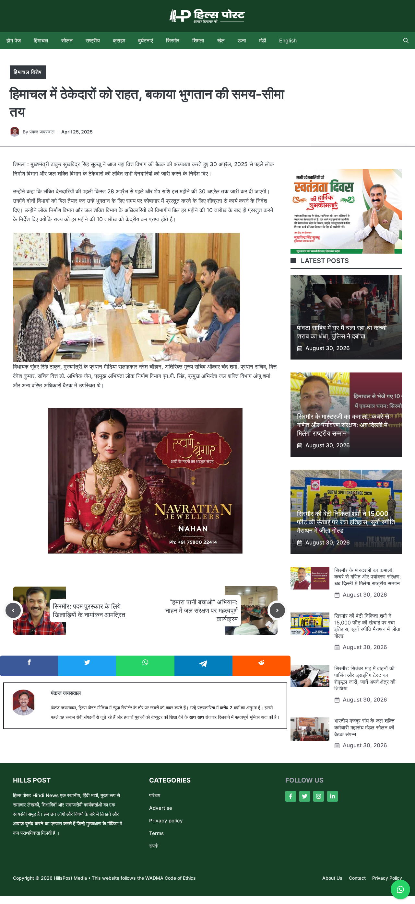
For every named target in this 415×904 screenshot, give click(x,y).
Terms (156, 833)
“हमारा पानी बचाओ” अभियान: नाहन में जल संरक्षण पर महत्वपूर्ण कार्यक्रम (201, 610)
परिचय (154, 795)
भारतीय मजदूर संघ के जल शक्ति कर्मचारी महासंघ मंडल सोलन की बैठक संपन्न (364, 727)
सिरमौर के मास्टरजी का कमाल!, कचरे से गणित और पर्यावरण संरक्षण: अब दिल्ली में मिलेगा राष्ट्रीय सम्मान (343, 425)
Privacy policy (166, 821)
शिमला (198, 40)
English (288, 40)
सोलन (67, 40)
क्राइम (119, 40)
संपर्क (153, 846)
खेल (221, 40)
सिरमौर (172, 40)
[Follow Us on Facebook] (290, 796)
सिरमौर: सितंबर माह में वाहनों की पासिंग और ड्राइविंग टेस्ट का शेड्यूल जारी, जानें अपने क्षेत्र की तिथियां (365, 678)
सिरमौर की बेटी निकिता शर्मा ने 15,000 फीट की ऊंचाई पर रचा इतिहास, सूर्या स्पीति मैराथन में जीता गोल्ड (346, 522)
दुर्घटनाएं (145, 40)
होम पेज (13, 40)
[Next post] (277, 610)
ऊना (242, 40)
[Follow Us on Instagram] (318, 796)
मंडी (262, 40)
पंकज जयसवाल (42, 131)
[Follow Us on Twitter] (304, 796)
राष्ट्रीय (93, 40)
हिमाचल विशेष (28, 72)
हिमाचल (41, 40)
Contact (357, 878)
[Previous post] (13, 610)
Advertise (160, 808)
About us (332, 878)
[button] (406, 40)
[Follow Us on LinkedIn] (332, 796)
